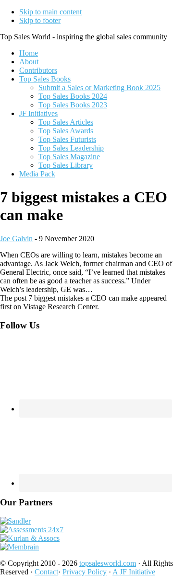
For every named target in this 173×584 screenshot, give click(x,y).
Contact (46, 572)
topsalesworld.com (107, 563)
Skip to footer (40, 20)
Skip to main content (50, 12)
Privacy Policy (84, 572)
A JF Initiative (133, 572)
